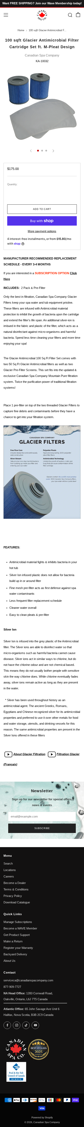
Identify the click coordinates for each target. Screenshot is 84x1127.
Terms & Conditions (16, 889)
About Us (9, 960)
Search (8, 863)
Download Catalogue (17, 902)
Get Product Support (17, 934)
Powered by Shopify (42, 1117)
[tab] (38, 151)
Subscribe (42, 828)
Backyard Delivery (15, 954)
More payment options (42, 231)
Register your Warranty (18, 947)
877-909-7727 (12, 986)
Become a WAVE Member (20, 928)
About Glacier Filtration (29, 754)
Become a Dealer (15, 883)
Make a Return (13, 941)
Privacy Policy (13, 895)
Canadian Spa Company (42, 55)
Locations (10, 870)
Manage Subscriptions (18, 922)
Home (21, 30)
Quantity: (12, 184)
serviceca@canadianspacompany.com (28, 980)
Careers (9, 876)
